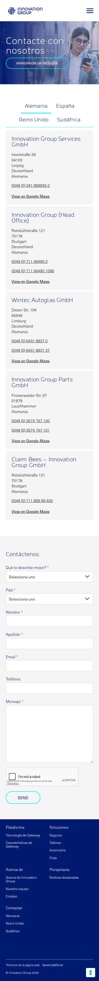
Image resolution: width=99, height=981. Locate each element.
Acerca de (14, 869)
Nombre (14, 612)
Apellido (14, 634)
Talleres (55, 842)
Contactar (14, 908)
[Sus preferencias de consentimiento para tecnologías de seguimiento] (90, 972)
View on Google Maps (31, 196)
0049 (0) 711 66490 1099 (33, 270)
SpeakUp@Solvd (52, 965)
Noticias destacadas (64, 877)
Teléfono (13, 679)
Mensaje (14, 701)
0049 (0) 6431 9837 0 (30, 340)
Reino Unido (33, 120)
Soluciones (59, 827)
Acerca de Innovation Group (21, 879)
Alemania (36, 106)
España (65, 106)
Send (23, 797)
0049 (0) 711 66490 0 (30, 261)
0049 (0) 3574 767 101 (31, 430)
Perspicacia (59, 869)
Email (12, 656)
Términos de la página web (23, 965)
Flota (53, 857)
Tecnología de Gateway (23, 835)
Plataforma (15, 827)
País (10, 590)
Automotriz (58, 850)
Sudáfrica (68, 120)
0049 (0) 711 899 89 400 (32, 500)
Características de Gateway (19, 844)
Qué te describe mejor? (27, 567)
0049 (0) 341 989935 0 (31, 185)
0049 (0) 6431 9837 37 (31, 350)
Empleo (11, 896)
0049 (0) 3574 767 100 (31, 420)
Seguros (56, 835)
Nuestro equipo (17, 888)
